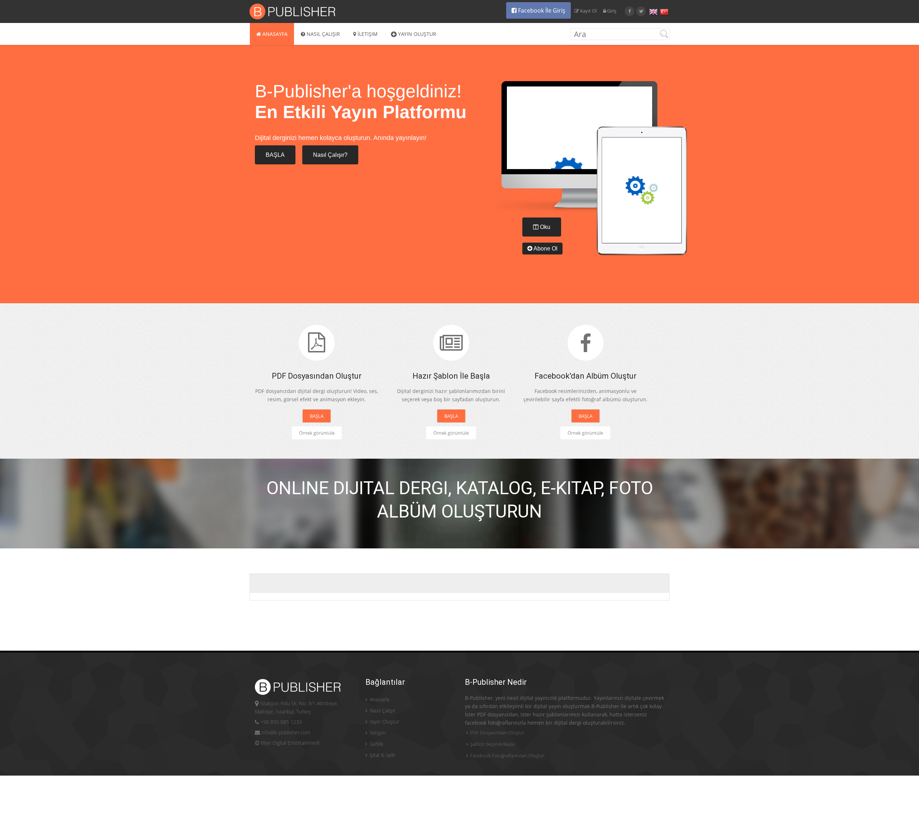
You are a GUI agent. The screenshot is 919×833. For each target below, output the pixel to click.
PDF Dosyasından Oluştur (496, 732)
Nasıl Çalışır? (330, 155)
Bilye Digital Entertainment (289, 742)
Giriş (611, 11)
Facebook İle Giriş (541, 10)
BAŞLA (275, 155)
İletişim (367, 34)
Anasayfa (274, 34)
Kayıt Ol (588, 11)
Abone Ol (545, 248)
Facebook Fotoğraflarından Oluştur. (507, 755)
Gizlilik (375, 743)
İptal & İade (382, 755)
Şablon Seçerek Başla (491, 744)
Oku (544, 227)
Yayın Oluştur (416, 34)
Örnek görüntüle (317, 433)
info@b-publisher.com (285, 732)
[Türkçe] (664, 12)
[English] (653, 12)
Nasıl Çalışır (322, 34)
